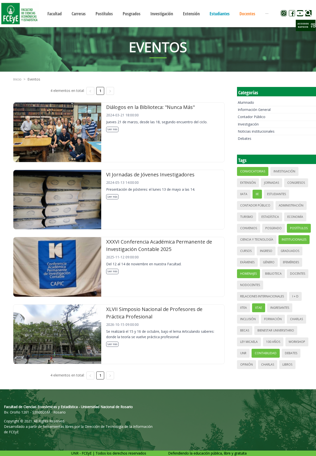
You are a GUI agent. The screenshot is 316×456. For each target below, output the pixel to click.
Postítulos (299, 228)
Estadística (270, 217)
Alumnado (246, 102)
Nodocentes (250, 285)
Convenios (248, 228)
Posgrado (273, 228)
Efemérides (291, 262)
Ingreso (266, 251)
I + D (295, 296)
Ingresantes (279, 308)
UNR (243, 353)
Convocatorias (252, 171)
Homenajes (248, 273)
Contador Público (251, 116)
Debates (244, 138)
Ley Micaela (249, 342)
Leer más (112, 129)
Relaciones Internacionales (262, 296)
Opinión (246, 364)
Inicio (17, 79)
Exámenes (247, 262)
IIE (257, 194)
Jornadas (271, 183)
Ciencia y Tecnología (256, 239)
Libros (287, 364)
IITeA (243, 308)
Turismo (246, 217)
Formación (273, 319)
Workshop (297, 342)
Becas (244, 330)
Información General (254, 109)
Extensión (248, 183)
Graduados (290, 251)
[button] (306, 25)
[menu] (158, 13)
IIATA (243, 194)
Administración (291, 205)
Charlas (296, 319)
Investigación (248, 124)
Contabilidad (265, 353)
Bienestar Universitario (275, 330)
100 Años (273, 342)
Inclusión (248, 319)
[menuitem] (54, 13)
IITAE (258, 308)
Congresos (296, 183)
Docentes (297, 273)
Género (269, 262)
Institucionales (294, 239)
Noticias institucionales (256, 131)
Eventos (33, 79)
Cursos (246, 251)
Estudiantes (276, 194)
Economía (295, 217)
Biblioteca (273, 273)
